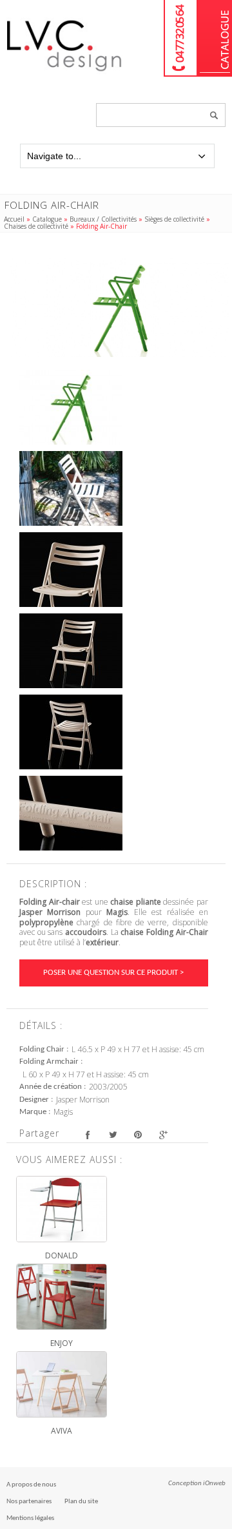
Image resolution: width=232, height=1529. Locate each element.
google (162, 1135)
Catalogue (215, 38)
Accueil (14, 219)
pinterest (137, 1135)
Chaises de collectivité (36, 226)
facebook (87, 1135)
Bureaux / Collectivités (103, 219)
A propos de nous (31, 1484)
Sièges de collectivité (174, 219)
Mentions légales (30, 1518)
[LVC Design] (64, 72)
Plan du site (81, 1501)
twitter (112, 1135)
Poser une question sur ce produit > (113, 972)
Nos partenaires (29, 1501)
